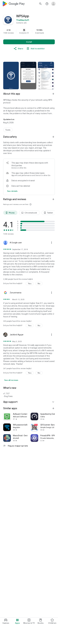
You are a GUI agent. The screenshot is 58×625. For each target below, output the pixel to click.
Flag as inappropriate (15, 446)
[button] (28, 33)
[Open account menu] (53, 4)
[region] (29, 31)
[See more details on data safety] (12, 191)
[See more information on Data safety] (53, 137)
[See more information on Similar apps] (53, 408)
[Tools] (8, 130)
